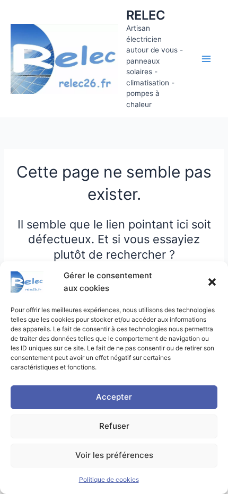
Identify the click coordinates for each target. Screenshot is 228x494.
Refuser (114, 426)
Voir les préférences (114, 455)
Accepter (114, 397)
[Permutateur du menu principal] (206, 59)
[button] (212, 282)
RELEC (145, 15)
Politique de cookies (109, 479)
